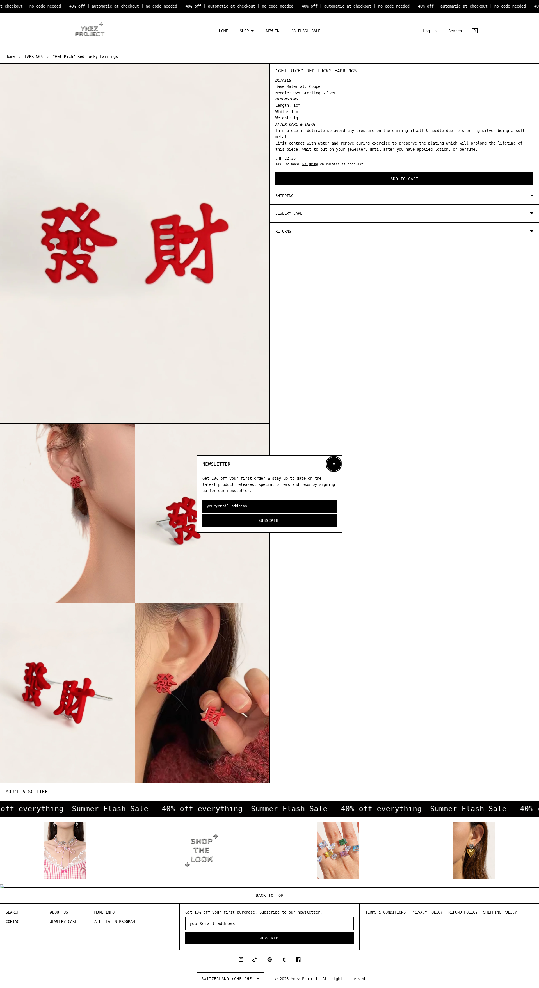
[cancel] (334, 464)
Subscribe (269, 520)
